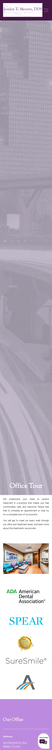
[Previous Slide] (7, 558)
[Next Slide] (44, 558)
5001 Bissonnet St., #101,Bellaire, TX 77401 (15, 744)
